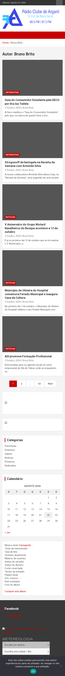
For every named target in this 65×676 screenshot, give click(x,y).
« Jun (7, 532)
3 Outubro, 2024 (13, 107)
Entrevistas (12, 92)
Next (50, 383)
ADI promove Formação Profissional (28, 356)
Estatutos (10, 450)
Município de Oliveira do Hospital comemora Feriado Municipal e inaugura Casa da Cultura (31, 294)
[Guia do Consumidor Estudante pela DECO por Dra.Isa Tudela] (32, 78)
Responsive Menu (59, 2)
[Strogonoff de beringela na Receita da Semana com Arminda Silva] (32, 140)
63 (39, 383)
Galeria (8, 453)
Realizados (10, 465)
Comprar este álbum (15, 591)
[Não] (61, 666)
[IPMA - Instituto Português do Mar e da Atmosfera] (26, 630)
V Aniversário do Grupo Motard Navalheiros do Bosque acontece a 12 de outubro (31, 228)
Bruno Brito (28, 107)
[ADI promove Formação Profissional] (32, 334)
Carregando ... (26, 545)
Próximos (10, 461)
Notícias (10, 217)
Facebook (12, 609)
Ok (33, 671)
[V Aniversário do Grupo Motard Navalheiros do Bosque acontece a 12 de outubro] (32, 202)
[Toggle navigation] (6, 35)
